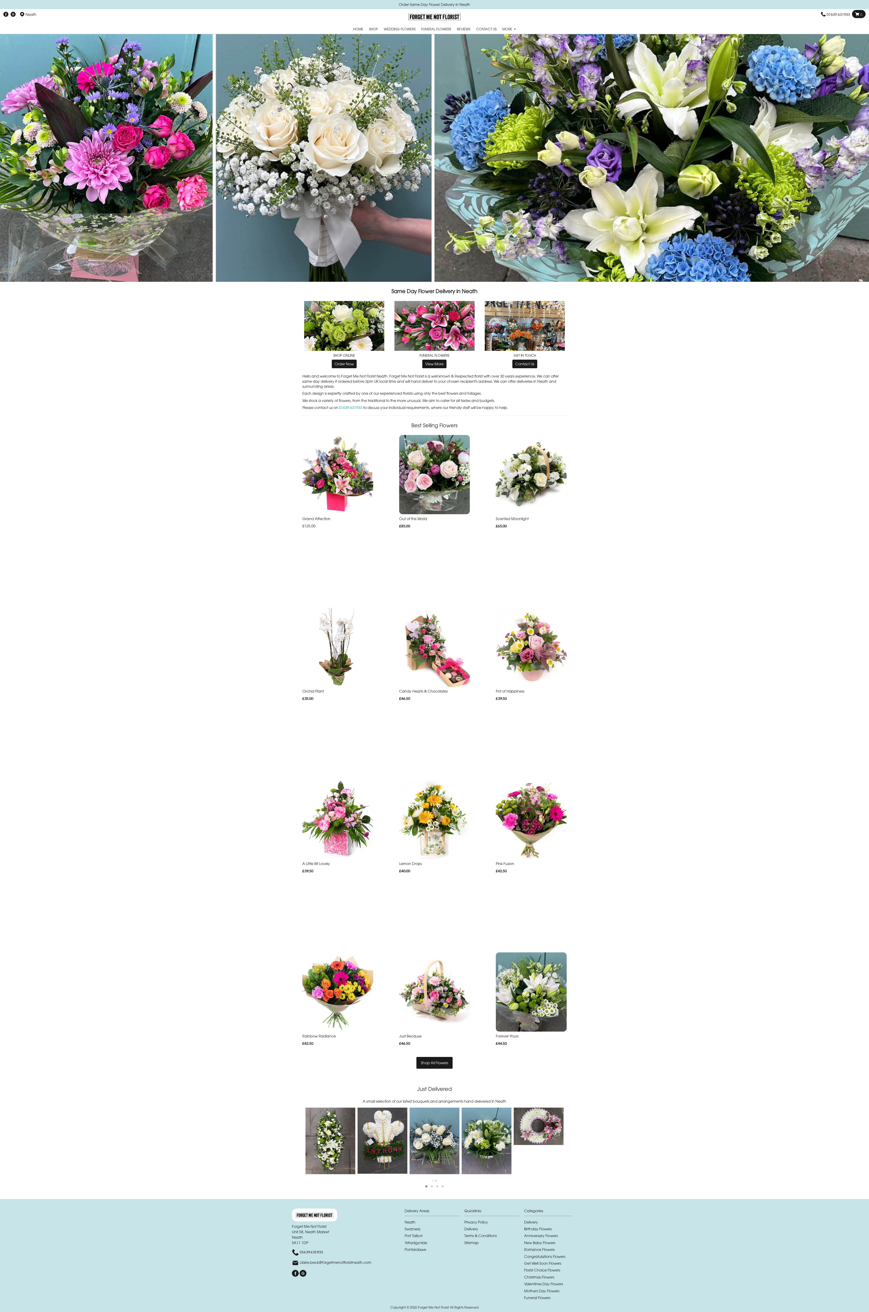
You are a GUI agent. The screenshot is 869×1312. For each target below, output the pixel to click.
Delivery (471, 1229)
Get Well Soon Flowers (542, 1263)
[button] (426, 1186)
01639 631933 (838, 14)
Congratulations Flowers (544, 1256)
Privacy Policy (476, 1222)
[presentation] (432, 1180)
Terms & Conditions (480, 1235)
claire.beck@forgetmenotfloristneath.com (335, 1262)
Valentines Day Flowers (543, 1284)
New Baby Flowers (539, 1242)
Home (358, 29)
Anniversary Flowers (541, 1235)
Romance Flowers (539, 1249)
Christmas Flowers (539, 1277)
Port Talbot (414, 1235)
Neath (410, 1222)
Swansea (412, 1229)
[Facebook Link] (5, 14)
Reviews (463, 29)
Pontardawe (415, 1249)
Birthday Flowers (538, 1229)
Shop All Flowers (434, 1063)
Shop (373, 29)
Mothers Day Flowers (541, 1291)
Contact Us (486, 29)
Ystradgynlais (416, 1242)
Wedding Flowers (399, 29)
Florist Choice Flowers (542, 1270)
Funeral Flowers (436, 29)
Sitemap (471, 1242)
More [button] (507, 29)
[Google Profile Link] (13, 14)
